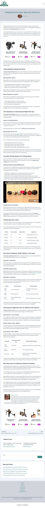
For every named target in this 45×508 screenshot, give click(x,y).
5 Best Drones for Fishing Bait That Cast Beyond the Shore (14, 471)
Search (39, 456)
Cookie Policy (22, 488)
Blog (4, 446)
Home (22, 482)
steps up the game (37, 272)
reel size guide (24, 248)
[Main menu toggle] (44, 4)
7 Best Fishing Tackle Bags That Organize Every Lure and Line (15, 473)
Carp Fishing (7, 446)
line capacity (17, 133)
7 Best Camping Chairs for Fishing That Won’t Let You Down (15, 467)
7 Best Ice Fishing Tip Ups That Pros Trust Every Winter (14, 475)
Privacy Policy (22, 487)
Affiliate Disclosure (22, 491)
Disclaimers (22, 490)
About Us (22, 484)
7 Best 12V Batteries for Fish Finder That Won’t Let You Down (15, 469)
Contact (22, 485)
